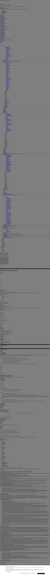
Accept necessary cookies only (25, 573)
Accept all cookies (41, 573)
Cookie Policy (9, 571)
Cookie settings (33, 573)
